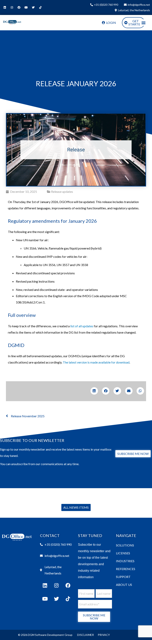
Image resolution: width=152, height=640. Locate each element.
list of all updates (81, 326)
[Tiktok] (40, 7)
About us (124, 584)
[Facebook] (19, 7)
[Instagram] (12, 7)
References (125, 569)
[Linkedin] (5, 7)
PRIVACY (104, 634)
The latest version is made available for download (96, 362)
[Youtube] (26, 7)
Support (123, 577)
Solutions (125, 545)
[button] (143, 22)
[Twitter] (33, 7)
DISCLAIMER (85, 634)
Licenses (123, 553)
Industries (125, 561)
